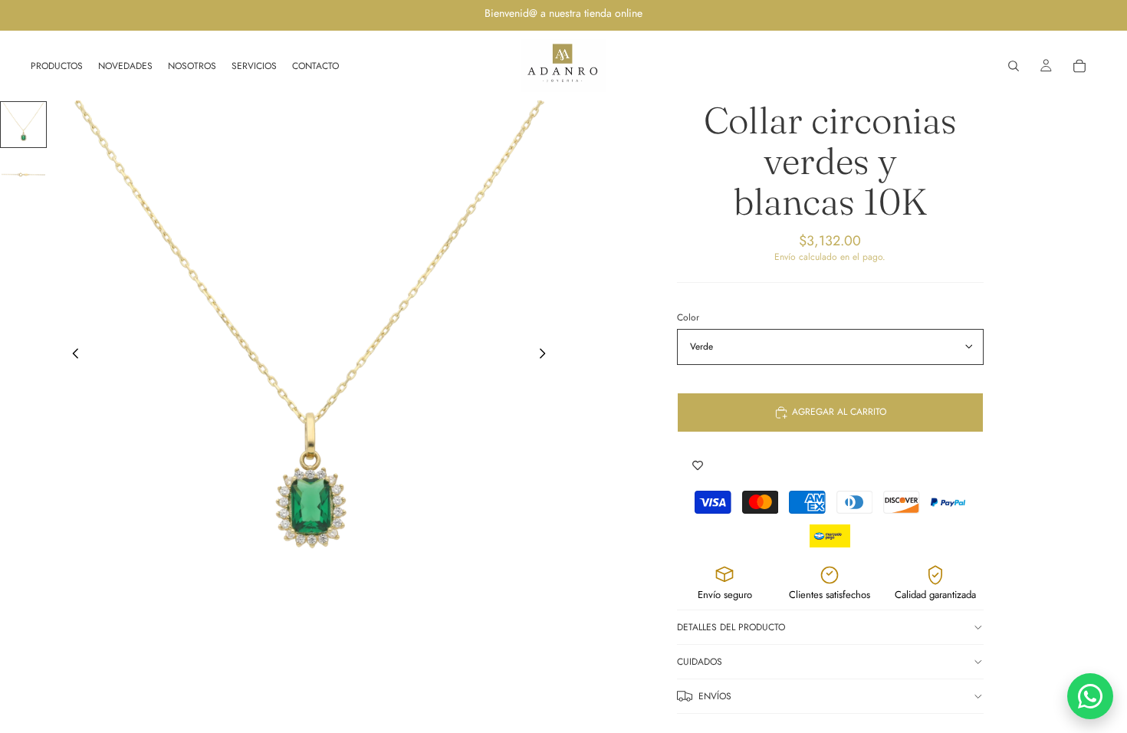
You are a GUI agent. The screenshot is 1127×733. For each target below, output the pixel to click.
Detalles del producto (731, 627)
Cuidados (699, 662)
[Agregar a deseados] (697, 466)
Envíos (714, 696)
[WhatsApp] (1090, 696)
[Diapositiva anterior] (71, 356)
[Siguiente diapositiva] (547, 356)
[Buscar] (1013, 66)
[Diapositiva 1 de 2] (23, 124)
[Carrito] (1079, 66)
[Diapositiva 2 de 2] (23, 174)
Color (688, 317)
